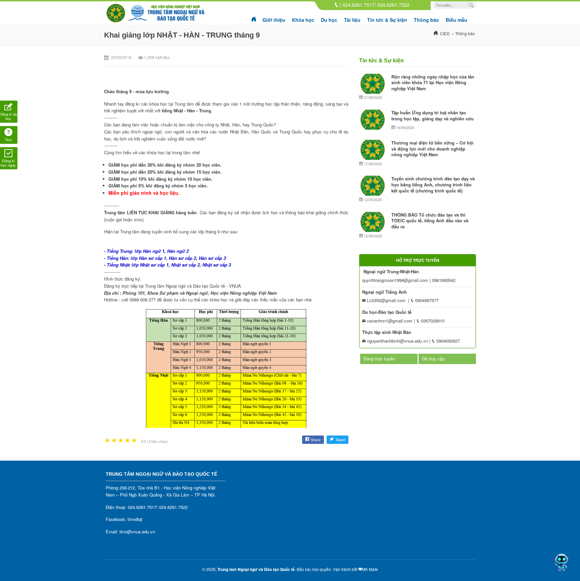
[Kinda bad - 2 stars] (114, 440)
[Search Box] (472, 5)
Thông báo (426, 19)
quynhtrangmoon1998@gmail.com (395, 280)
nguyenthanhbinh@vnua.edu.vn (397, 341)
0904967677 (426, 300)
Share (316, 439)
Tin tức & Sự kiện (387, 19)
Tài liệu (352, 19)
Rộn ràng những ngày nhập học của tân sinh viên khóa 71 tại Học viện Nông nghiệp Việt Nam (432, 82)
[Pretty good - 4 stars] (127, 440)
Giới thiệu (273, 19)
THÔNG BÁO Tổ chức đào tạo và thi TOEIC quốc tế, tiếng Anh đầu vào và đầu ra (429, 221)
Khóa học (303, 19)
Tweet (340, 439)
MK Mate (370, 569)
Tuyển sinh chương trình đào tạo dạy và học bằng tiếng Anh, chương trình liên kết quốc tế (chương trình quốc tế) (433, 184)
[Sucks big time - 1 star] (107, 440)
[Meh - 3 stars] (120, 440)
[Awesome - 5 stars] (134, 440)
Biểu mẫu (456, 19)
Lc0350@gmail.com (385, 300)
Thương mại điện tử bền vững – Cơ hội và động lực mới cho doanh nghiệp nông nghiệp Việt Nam (432, 148)
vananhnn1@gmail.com (389, 320)
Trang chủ (254, 17)
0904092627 (447, 341)
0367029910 (432, 320)
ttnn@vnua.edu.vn (137, 531)
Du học (329, 19)
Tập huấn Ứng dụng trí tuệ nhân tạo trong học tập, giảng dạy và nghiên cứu (432, 115)
